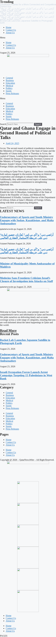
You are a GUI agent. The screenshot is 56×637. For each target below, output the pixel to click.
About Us (10, 32)
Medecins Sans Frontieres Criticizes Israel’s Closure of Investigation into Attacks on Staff (26, 279)
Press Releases (12, 93)
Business (10, 80)
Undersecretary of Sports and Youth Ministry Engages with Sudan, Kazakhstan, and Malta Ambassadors (27, 220)
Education (10, 83)
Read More (8, 330)
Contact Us (11, 30)
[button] (28, 37)
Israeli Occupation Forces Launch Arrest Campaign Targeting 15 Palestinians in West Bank (26, 375)
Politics (9, 88)
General (9, 78)
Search (3, 124)
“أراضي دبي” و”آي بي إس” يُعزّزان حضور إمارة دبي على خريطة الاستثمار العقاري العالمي (26, 236)
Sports (8, 91)
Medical (9, 85)
